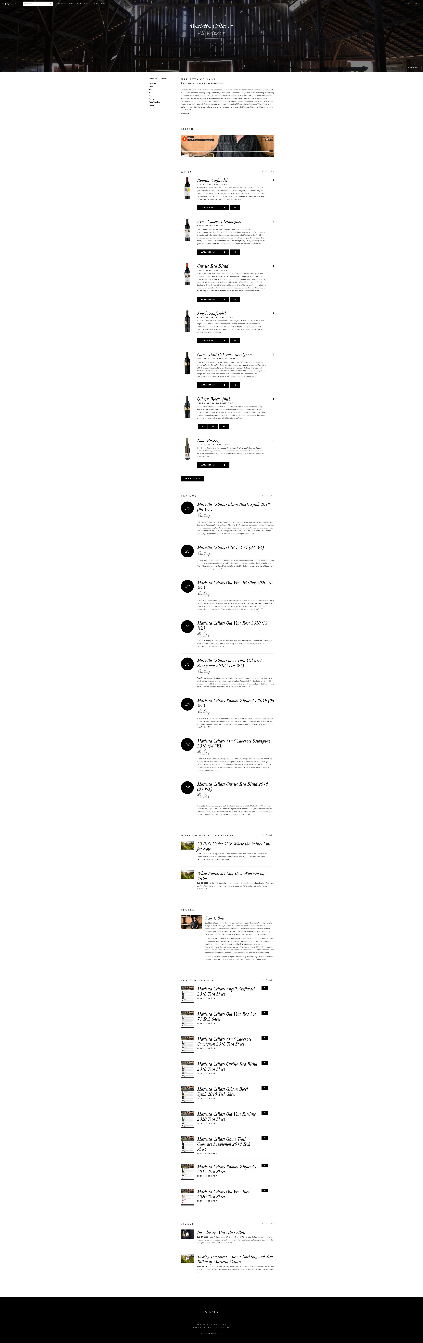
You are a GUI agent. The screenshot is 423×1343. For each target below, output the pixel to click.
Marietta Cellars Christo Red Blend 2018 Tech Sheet (227, 1066)
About (104, 4)
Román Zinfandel (212, 179)
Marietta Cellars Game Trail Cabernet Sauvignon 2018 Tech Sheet (223, 1144)
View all (267, 171)
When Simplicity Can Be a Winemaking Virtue (231, 875)
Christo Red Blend (212, 265)
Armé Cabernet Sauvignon (219, 221)
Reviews (95, 4)
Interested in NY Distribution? (211, 1327)
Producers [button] (61, 4)
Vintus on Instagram (212, 1324)
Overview (152, 84)
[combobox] (212, 25)
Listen (151, 87)
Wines (151, 90)
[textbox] (212, 25)
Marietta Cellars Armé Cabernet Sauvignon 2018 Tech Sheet (224, 1041)
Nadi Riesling (208, 440)
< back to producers (158, 79)
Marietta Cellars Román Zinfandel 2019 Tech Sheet (226, 1169)
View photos (414, 68)
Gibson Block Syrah (213, 398)
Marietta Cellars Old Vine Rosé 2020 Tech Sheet (223, 1194)
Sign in (408, 4)
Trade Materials (154, 102)
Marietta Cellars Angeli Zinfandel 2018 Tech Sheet (226, 991)
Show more (185, 113)
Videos (151, 105)
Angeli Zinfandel (211, 312)
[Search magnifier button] (51, 4)
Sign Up (417, 4)
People (151, 99)
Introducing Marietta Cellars (221, 1232)
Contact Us (219, 1334)
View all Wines (192, 479)
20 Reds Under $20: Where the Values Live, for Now (234, 846)
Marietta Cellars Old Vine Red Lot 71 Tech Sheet (226, 1016)
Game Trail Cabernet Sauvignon (224, 354)
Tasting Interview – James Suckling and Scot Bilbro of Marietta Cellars (235, 1259)
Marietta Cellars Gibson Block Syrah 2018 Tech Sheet (223, 1091)
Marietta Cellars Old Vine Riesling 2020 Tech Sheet (226, 1116)
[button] (75, 3)
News (151, 96)
